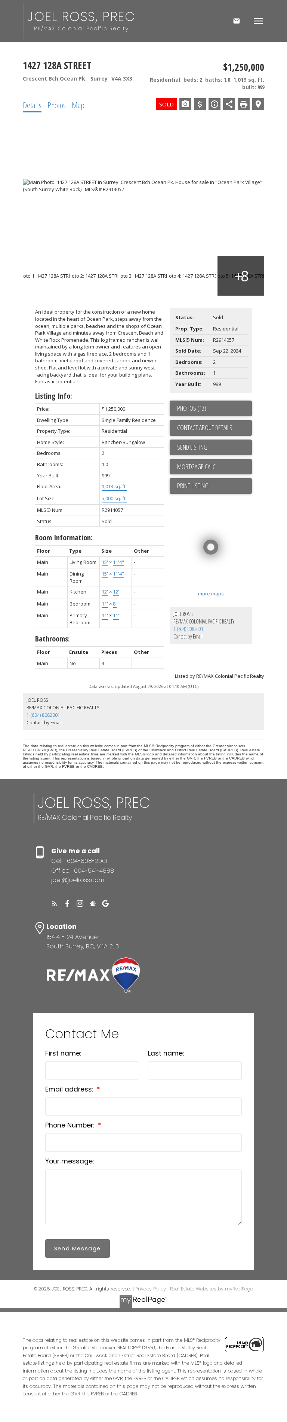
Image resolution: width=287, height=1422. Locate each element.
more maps (211, 593)
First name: (63, 1053)
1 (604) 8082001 (188, 628)
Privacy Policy (150, 1289)
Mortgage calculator (214, 467)
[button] (54, 903)
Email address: (70, 1089)
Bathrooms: (52, 639)
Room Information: (64, 537)
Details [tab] (32, 105)
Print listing (193, 485)
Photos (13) (191, 408)
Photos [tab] (56, 105)
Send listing (192, 447)
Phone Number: (70, 1125)
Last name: (166, 1053)
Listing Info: (53, 396)
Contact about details (204, 427)
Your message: (69, 1161)
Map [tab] (78, 105)
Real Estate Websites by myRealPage (211, 1289)
